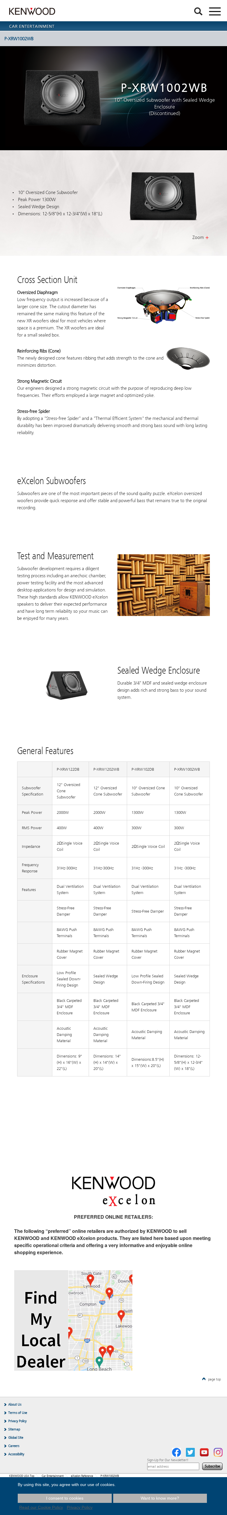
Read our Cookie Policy (41, 1507)
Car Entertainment (53, 1476)
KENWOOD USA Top (21, 1476)
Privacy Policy (17, 1421)
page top (214, 1379)
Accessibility (16, 1454)
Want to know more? (160, 1498)
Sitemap (14, 1429)
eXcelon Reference (82, 1476)
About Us (14, 1404)
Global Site (15, 1437)
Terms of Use (17, 1413)
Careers (13, 1446)
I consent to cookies (64, 1498)
